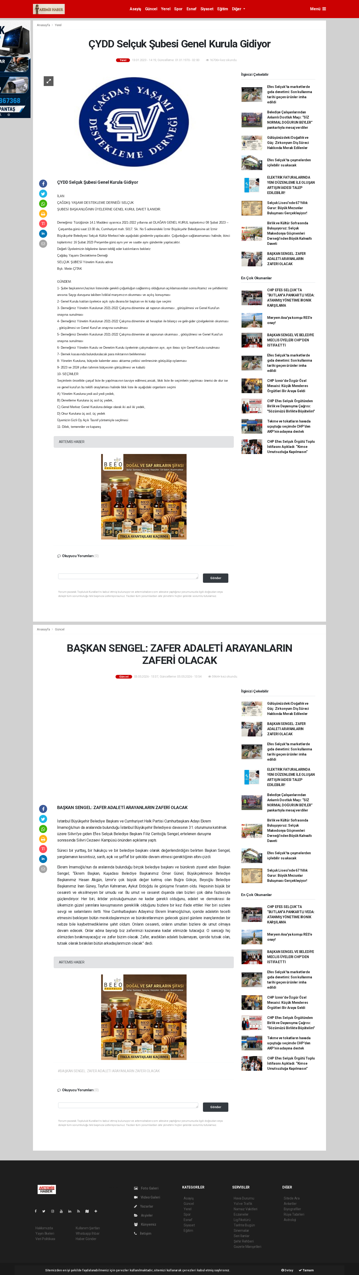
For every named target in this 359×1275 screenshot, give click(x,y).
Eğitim (222, 9)
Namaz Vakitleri (245, 1209)
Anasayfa (44, 25)
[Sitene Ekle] (98, 1211)
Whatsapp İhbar (87, 1233)
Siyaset (207, 9)
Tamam (308, 1270)
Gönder (215, 578)
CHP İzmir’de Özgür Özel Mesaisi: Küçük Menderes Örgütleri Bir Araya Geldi (287, 386)
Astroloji (290, 1220)
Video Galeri (150, 1197)
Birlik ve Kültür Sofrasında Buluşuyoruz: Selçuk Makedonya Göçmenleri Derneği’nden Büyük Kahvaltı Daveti (289, 233)
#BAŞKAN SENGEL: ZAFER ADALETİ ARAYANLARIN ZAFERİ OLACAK (109, 1071)
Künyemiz (148, 1224)
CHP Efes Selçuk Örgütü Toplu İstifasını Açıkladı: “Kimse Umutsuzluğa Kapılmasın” (291, 447)
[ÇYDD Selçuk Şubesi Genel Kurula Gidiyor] (134, 120)
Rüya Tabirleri (294, 1214)
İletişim (145, 1233)
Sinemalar (241, 1230)
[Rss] (80, 1211)
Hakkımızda (44, 1228)
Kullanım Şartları (88, 1228)
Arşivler (146, 1215)
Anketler (290, 1204)
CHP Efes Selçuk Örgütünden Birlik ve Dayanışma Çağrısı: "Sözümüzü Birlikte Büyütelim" (291, 406)
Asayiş (135, 9)
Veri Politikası (45, 1239)
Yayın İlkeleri (44, 1233)
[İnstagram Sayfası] (54, 1211)
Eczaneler (241, 1214)
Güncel (151, 9)
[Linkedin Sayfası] (71, 1211)
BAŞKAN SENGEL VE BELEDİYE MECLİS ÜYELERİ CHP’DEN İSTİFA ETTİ (290, 340)
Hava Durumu (244, 1198)
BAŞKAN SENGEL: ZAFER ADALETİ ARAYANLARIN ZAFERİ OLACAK (286, 259)
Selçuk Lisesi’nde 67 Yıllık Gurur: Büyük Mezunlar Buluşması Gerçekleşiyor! (287, 208)
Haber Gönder (86, 1239)
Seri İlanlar (242, 1236)
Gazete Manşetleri (247, 1247)
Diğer (237, 9)
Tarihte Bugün (244, 1225)
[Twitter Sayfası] (45, 1211)
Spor (178, 9)
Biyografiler (292, 1209)
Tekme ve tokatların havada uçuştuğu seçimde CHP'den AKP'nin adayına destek (289, 426)
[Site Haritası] (89, 1211)
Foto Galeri (149, 1188)
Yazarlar (146, 1206)
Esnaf (192, 9)
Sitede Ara (292, 1198)
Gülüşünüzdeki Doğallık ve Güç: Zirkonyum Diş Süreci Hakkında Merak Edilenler (288, 143)
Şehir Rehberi (244, 1241)
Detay (288, 1270)
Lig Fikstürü (242, 1220)
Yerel (165, 9)
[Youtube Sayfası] (63, 1211)
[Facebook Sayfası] (38, 1211)
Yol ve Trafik (243, 1204)
